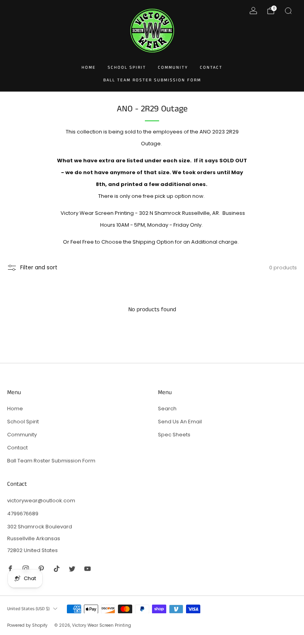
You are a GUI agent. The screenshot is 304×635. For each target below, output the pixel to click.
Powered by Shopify (27, 625)
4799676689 (22, 513)
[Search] (288, 11)
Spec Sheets (174, 434)
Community (173, 67)
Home (89, 67)
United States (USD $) (28, 609)
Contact (211, 67)
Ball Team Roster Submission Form (152, 80)
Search (167, 408)
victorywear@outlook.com (41, 500)
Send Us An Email (180, 421)
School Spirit (127, 67)
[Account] (253, 11)
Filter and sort (38, 267)
